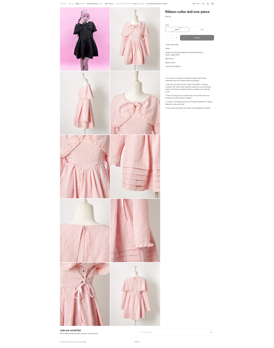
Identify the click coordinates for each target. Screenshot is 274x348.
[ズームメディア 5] (85, 166)
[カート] (212, 3)
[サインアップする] (211, 332)
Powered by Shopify (80, 342)
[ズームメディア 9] (85, 294)
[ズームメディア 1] (85, 39)
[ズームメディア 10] (135, 294)
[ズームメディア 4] (135, 102)
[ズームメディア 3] (85, 102)
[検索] (203, 3)
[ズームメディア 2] (135, 39)
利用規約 (137, 342)
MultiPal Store (69, 342)
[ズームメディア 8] (135, 230)
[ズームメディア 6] (135, 166)
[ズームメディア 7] (85, 230)
